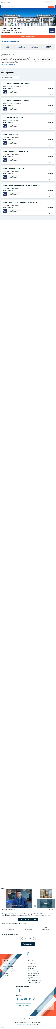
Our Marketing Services (10, 971)
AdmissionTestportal (33, 975)
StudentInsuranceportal (34, 980)
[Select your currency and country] (18, 990)
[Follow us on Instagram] (34, 999)
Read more (3, 457)
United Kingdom (14, 52)
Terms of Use (15, 1018)
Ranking (48, 47)
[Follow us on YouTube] (25, 999)
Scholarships (21, 47)
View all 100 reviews (8, 770)
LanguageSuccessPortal (34, 982)
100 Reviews (34, 47)
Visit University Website (28, 36)
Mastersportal (32, 966)
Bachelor (13, 368)
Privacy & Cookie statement (32, 1018)
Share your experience (13, 826)
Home (2, 52)
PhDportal (31, 968)
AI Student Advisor (9, 968)
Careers (6, 973)
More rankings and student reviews (11, 523)
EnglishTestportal (33, 978)
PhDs (7, 47)
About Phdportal (8, 966)
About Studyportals (9, 964)
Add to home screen (23, 1005)
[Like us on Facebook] (17, 999)
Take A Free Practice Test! (28, 919)
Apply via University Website (10, 41)
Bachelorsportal (32, 964)
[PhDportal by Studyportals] (5, 2)
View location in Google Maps (12, 740)
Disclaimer (42, 1018)
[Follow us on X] (30, 999)
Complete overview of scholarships (14, 410)
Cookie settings (22, 1018)
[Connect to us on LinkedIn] (21, 999)
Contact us (6, 975)
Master (6, 368)
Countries (7, 52)
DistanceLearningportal (34, 971)
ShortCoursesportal (33, 973)
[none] (26, 938)
